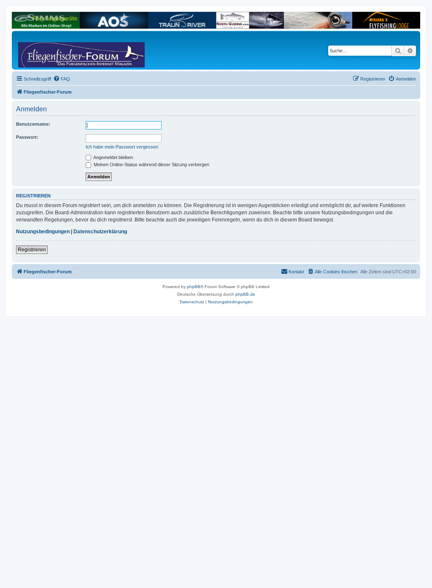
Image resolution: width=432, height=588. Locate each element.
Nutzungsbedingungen (43, 232)
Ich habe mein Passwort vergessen (122, 146)
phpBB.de (245, 294)
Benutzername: (33, 124)
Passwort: (27, 137)
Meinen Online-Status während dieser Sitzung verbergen (150, 164)
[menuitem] (61, 79)
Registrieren (32, 250)
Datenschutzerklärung (100, 232)
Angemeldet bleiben (112, 157)
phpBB (193, 286)
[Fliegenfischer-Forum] (50, 50)
